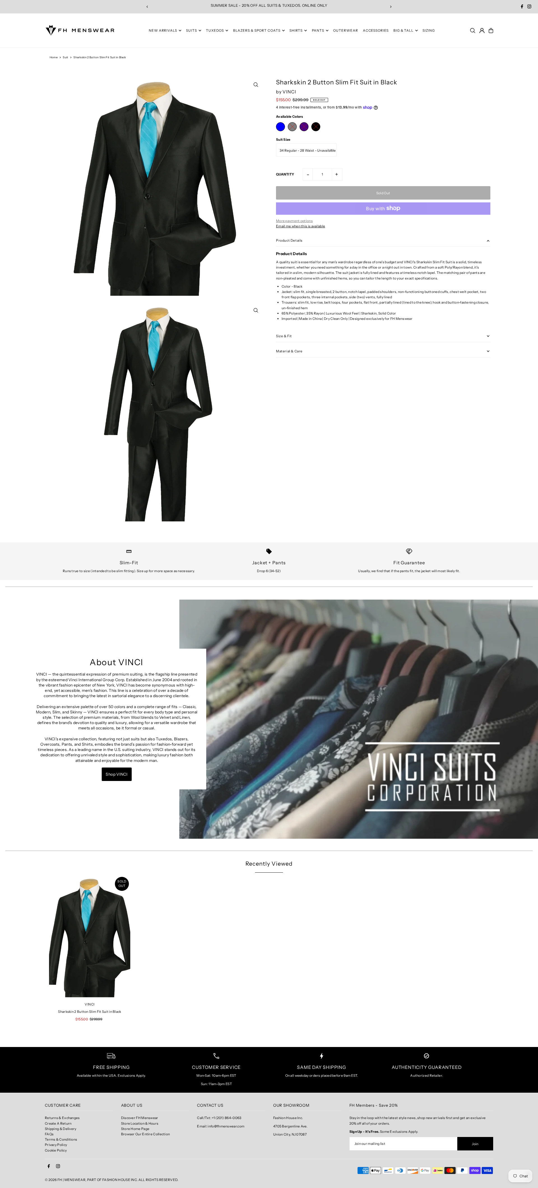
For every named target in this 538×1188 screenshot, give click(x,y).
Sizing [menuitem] (429, 30)
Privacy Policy (56, 1145)
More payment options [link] (294, 220)
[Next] (390, 7)
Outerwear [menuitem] (345, 30)
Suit (65, 57)
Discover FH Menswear (139, 1118)
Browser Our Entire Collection (145, 1134)
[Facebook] (522, 7)
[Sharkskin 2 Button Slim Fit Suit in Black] (89, 936)
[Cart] (491, 30)
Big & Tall (403, 30)
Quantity (285, 174)
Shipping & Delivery (60, 1129)
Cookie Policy (56, 1150)
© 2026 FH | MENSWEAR (65, 1180)
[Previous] (147, 7)
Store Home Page (135, 1129)
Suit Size (283, 139)
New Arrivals (163, 30)
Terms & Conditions (61, 1139)
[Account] (481, 30)
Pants (318, 30)
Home (54, 57)
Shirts (296, 30)
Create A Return (58, 1123)
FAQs (49, 1134)
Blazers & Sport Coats (256, 30)
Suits (191, 30)
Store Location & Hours (140, 1123)
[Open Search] (472, 30)
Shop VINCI (116, 774)
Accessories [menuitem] (376, 30)
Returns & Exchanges (62, 1118)
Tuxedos (215, 30)
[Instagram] (529, 7)
